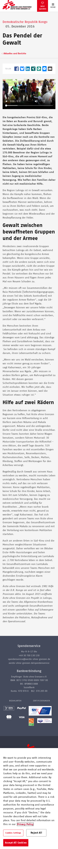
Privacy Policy (25, 824)
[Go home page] (17, 4)
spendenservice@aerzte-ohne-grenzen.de (29, 659)
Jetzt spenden (42, 7)
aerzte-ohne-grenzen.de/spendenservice (29, 663)
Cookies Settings (13, 833)
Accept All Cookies (16, 842)
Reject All (36, 832)
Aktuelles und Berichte (15, 53)
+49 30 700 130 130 (29, 655)
